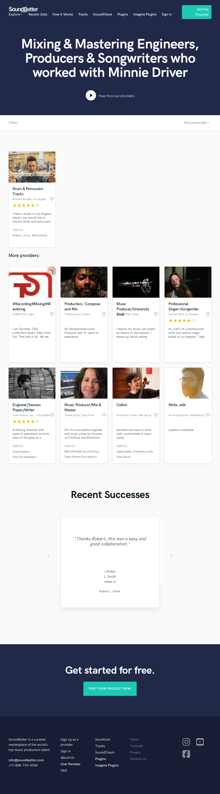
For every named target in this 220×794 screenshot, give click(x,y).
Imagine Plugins (145, 14)
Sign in (167, 14)
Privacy (135, 753)
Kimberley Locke (143, 451)
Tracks (83, 14)
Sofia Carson (123, 457)
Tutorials (136, 746)
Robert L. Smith (109, 591)
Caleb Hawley (123, 451)
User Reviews (70, 764)
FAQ (64, 771)
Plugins (122, 14)
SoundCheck (102, 14)
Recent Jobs (38, 14)
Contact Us (138, 759)
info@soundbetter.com (26, 760)
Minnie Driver (39, 235)
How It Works (62, 14)
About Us (67, 758)
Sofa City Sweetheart (24, 457)
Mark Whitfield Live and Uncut (81, 451)
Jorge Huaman (20, 451)
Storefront (102, 740)
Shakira (16, 235)
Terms (134, 740)
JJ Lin (26, 235)
